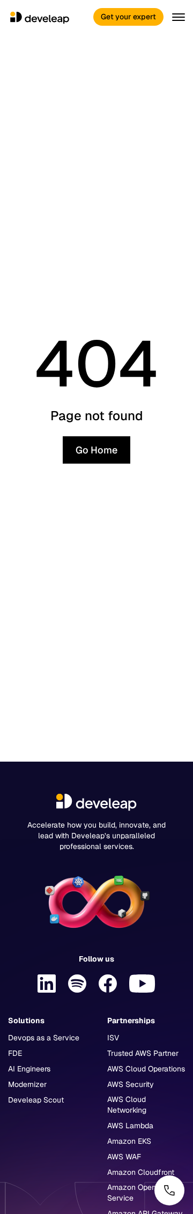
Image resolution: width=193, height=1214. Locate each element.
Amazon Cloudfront (140, 1172)
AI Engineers (29, 1069)
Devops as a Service (43, 1037)
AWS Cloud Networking (126, 1104)
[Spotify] (77, 983)
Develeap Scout (36, 1100)
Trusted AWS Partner (143, 1053)
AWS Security (130, 1084)
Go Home (96, 450)
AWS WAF (124, 1156)
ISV (113, 1037)
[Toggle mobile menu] (176, 17)
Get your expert (128, 16)
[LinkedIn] (47, 983)
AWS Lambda (130, 1125)
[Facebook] (108, 983)
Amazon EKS (129, 1141)
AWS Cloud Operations (146, 1069)
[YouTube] (142, 983)
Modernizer (27, 1084)
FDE (15, 1053)
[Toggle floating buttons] (169, 1190)
